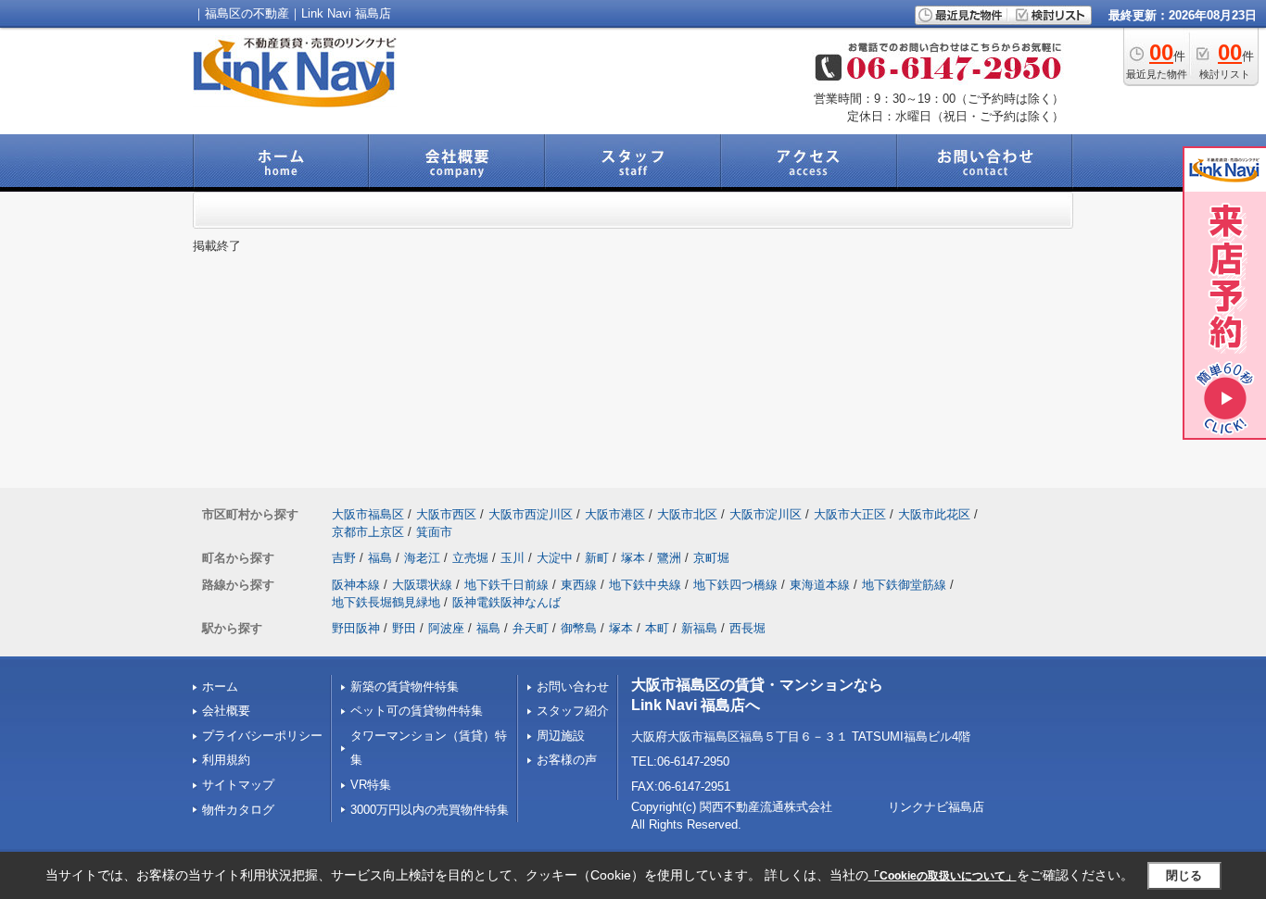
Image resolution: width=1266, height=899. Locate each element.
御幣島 (579, 628)
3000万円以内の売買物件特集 (429, 810)
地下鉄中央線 (645, 585)
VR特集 (370, 785)
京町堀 (711, 558)
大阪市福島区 (368, 514)
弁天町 (531, 628)
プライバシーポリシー (262, 736)
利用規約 (226, 760)
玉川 (512, 558)
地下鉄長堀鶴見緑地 (386, 602)
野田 (404, 628)
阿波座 (446, 628)
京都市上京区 (368, 532)
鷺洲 (669, 558)
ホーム (220, 686)
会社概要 (226, 711)
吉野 (344, 558)
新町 (597, 558)
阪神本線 (356, 585)
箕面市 (434, 532)
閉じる (1184, 875)
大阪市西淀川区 (530, 514)
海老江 (422, 558)
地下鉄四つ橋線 (735, 585)
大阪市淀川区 (765, 514)
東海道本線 (820, 585)
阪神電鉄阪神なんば (506, 602)
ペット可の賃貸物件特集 (416, 711)
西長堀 (747, 628)
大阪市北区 (687, 514)
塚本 (633, 558)
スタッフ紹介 (573, 711)
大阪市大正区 (850, 514)
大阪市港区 (615, 514)
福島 (380, 558)
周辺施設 (561, 736)
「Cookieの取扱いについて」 (942, 875)
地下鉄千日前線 (506, 585)
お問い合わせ (573, 686)
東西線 (579, 585)
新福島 (699, 628)
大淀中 (555, 558)
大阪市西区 (446, 514)
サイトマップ (238, 785)
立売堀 (470, 558)
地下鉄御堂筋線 (904, 585)
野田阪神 (356, 628)
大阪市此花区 (934, 514)
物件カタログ (238, 810)
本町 (657, 628)
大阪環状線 (422, 585)
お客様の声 (567, 760)
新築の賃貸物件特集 (404, 686)
